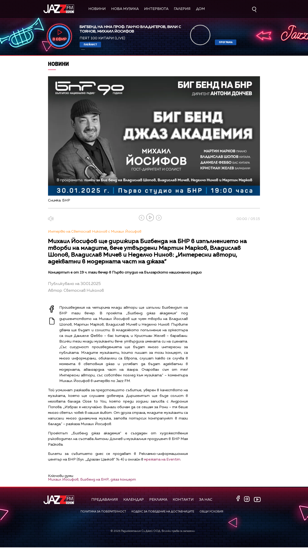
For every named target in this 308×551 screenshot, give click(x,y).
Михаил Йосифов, (63, 480)
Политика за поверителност (103, 511)
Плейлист (90, 44)
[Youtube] (257, 500)
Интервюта (156, 9)
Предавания (104, 500)
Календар (133, 500)
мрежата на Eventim (162, 459)
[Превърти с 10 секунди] (141, 217)
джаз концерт (123, 480)
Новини (97, 9)
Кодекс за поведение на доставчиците (162, 511)
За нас (205, 500)
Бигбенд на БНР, (95, 480)
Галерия (182, 9)
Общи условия (211, 511)
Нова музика (125, 9)
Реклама (158, 500)
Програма (225, 42)
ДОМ (200, 9)
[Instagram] (247, 499)
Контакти (183, 500)
